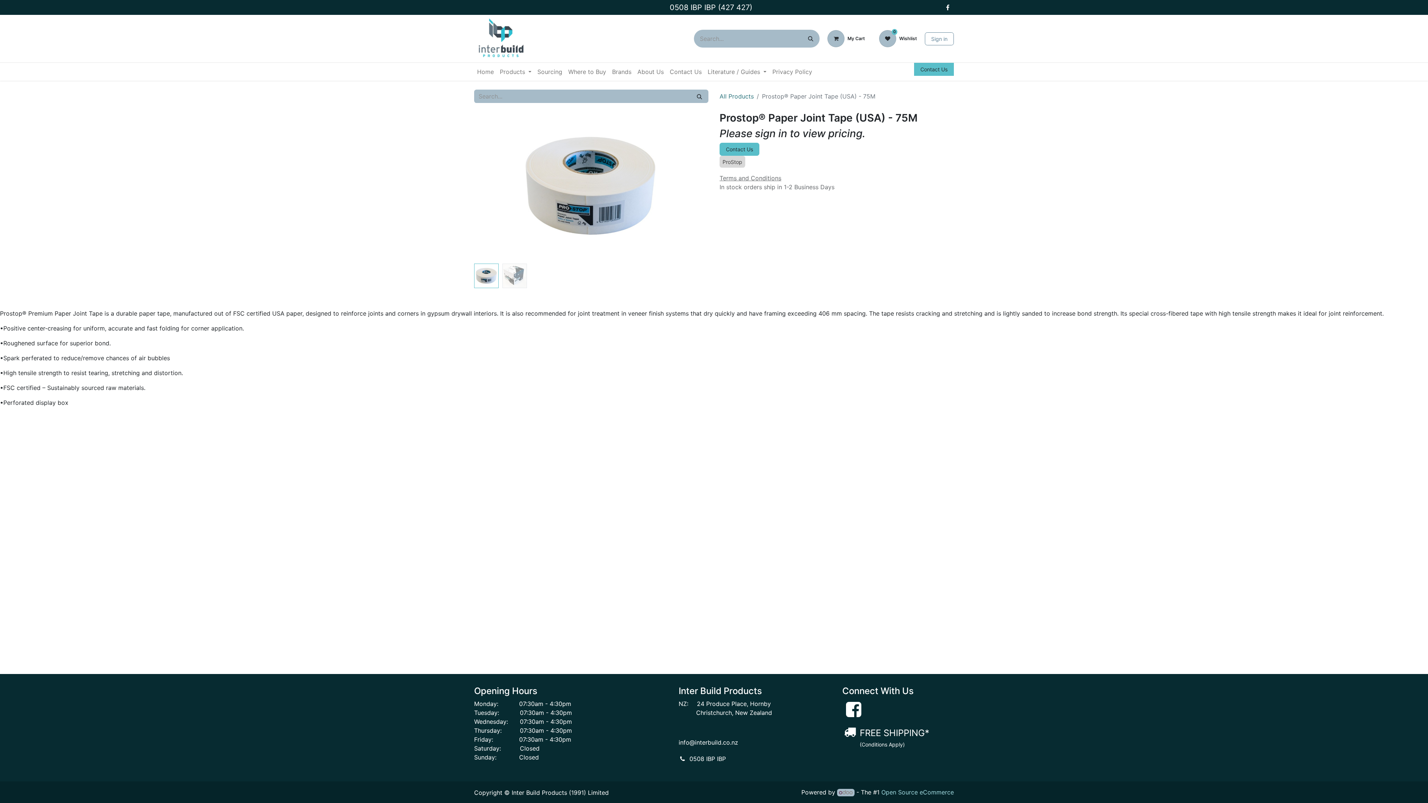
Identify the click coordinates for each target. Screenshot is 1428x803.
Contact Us (934, 69)
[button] (491, 186)
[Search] (811, 39)
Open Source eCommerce (917, 792)
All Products (737, 96)
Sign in (939, 39)
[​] (947, 7)
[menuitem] (485, 71)
